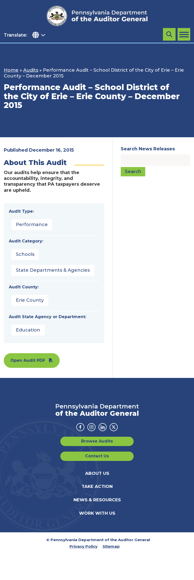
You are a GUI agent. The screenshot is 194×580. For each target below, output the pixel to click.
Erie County (30, 300)
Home (11, 70)
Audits (30, 70)
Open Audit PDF (27, 360)
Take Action (97, 486)
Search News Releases (148, 149)
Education (28, 330)
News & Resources (97, 499)
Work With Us (97, 513)
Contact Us (97, 456)
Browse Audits (97, 441)
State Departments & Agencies (53, 270)
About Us (97, 473)
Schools (25, 254)
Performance (32, 224)
